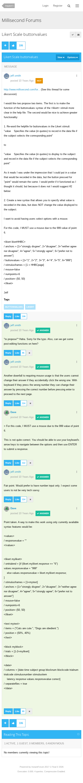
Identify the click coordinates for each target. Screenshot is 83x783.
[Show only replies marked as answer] (73, 34)
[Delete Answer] (29, 353)
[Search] (69, 6)
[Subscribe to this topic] (78, 34)
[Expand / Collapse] (78, 734)
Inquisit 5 (9, 6)
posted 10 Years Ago (22, 80)
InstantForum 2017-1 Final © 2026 (47, 767)
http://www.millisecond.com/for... (22, 89)
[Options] (76, 75)
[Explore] (77, 6)
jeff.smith (15, 75)
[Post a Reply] (5, 46)
